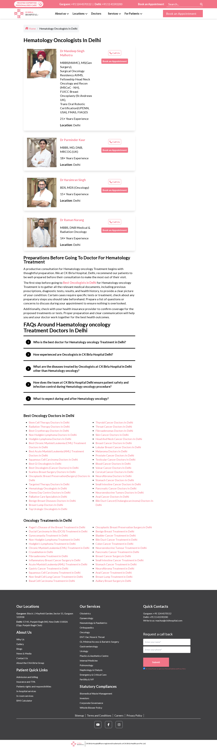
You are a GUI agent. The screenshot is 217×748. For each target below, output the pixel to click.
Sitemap (79, 715)
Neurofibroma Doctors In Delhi (114, 476)
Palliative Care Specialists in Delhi (48, 496)
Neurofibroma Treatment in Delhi (115, 568)
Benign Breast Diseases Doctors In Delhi (52, 500)
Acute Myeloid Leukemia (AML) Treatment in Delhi (58, 564)
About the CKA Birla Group (30, 662)
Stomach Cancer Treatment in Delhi (116, 564)
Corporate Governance (91, 702)
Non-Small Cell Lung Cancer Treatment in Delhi (56, 576)
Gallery (20, 644)
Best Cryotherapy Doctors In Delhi (49, 430)
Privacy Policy (134, 715)
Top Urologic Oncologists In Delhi (48, 509)
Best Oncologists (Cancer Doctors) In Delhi (54, 467)
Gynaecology (86, 618)
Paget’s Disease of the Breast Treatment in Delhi (57, 527)
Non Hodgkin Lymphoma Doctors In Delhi (53, 434)
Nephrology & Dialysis (91, 670)
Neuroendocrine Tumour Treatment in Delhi (121, 547)
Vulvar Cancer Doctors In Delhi (113, 467)
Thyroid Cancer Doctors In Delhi (114, 422)
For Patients (132, 13)
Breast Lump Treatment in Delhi (114, 576)
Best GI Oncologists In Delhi (45, 463)
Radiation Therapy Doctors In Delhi (49, 426)
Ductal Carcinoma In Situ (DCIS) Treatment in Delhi (58, 531)
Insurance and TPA (25, 681)
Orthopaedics (87, 627)
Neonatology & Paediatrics (93, 622)
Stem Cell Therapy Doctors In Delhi (49, 422)
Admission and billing (27, 677)
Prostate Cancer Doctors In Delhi (115, 455)
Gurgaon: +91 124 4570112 (157, 613)
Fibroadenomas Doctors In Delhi (114, 430)
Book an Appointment (151, 4)
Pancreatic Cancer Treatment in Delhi (117, 552)
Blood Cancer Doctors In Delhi (113, 463)
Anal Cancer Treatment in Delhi (114, 572)
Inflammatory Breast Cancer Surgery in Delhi (54, 560)
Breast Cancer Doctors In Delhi (114, 443)
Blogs (19, 648)
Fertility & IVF (87, 679)
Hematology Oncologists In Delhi (48, 488)
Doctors (96, 13)
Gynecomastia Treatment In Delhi (48, 535)
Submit (156, 662)
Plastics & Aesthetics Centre (94, 655)
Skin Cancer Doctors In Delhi (112, 434)
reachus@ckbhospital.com (168, 620)
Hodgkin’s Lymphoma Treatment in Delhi (52, 543)
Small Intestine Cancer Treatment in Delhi (119, 560)
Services (113, 13)
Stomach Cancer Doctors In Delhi (115, 480)
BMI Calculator (24, 700)
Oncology (85, 632)
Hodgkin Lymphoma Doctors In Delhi (50, 439)
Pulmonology (86, 665)
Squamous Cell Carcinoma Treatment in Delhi (54, 572)
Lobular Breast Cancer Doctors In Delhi (118, 447)
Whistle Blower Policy (91, 707)
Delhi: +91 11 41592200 (155, 617)
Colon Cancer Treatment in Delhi (114, 543)
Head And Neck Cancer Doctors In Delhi (119, 439)
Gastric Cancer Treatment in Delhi (48, 568)
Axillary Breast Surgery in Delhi (113, 580)
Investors (84, 698)
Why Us (20, 639)
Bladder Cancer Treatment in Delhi (116, 535)
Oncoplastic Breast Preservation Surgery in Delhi (124, 527)
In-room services (24, 695)
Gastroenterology (89, 646)
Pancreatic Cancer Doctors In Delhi (116, 488)
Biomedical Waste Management (96, 693)
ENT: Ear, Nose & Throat (92, 637)
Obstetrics (85, 613)
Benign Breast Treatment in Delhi (115, 531)
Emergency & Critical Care (93, 674)
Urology (84, 651)
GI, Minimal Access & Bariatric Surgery (99, 641)
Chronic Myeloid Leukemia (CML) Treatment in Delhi (59, 547)
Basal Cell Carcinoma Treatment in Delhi (52, 580)
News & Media (23, 653)
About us (60, 13)
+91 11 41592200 (112, 4)
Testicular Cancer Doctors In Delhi (115, 459)
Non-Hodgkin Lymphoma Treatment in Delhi (54, 539)
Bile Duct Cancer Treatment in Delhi (116, 539)
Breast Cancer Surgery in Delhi (113, 556)
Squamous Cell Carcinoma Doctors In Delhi (53, 459)
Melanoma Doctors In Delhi (111, 451)
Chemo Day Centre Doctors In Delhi (49, 492)
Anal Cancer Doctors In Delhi (112, 496)
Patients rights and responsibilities (33, 686)
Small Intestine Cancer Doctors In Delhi (118, 484)
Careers (118, 715)
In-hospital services (26, 691)
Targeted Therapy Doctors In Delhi (49, 484)
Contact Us (22, 658)
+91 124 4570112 (81, 4)
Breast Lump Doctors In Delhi (46, 504)
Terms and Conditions (99, 715)
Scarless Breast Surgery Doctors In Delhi (52, 471)
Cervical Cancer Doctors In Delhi (114, 471)
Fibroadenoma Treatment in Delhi (48, 556)
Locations (79, 13)
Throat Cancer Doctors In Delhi (114, 426)
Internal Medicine (89, 660)
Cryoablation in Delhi (41, 552)
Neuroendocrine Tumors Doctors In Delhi (120, 492)
